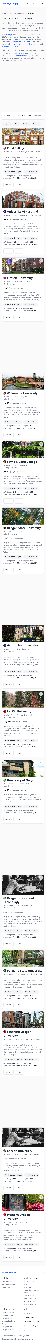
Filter (8, 115)
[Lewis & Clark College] (23, 449)
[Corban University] (23, 1137)
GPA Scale (27, 1330)
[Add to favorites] (41, 130)
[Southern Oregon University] (23, 1019)
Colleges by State (8, 1330)
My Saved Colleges (8, 1321)
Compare (8, 185)
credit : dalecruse (35, 143)
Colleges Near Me (8, 1327)
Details (19, 185)
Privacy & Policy (24, 1336)
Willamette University (10, 46)
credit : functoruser (34, 775)
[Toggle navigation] (42, 3)
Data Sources (6, 1281)
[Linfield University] (23, 266)
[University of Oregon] (23, 768)
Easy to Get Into (29, 1301)
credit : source (35, 206)
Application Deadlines (31, 1290)
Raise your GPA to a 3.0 (32, 1322)
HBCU (26, 1293)
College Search (7, 1318)
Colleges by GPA (7, 1315)
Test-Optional (29, 1296)
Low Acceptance (30, 1304)
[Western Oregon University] (23, 1202)
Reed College (7, 34)
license (41, 143)
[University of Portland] (23, 199)
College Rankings (30, 1281)
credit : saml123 (35, 523)
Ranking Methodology (10, 1284)
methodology (21, 55)
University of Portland (15, 44)
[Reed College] (23, 136)
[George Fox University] (23, 633)
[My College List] (37, 3)
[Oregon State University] (23, 516)
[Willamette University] (23, 381)
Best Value (27, 1287)
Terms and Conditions (9, 1336)
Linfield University (32, 44)
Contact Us (6, 1287)
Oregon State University (21, 42)
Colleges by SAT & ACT (9, 1312)
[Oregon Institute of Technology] (23, 885)
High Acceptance (30, 1298)
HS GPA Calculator (30, 1317)
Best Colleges (28, 1284)
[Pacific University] (23, 699)
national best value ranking (13, 25)
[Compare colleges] (33, 3)
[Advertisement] (23, 86)
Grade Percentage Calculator (34, 1326)
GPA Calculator (29, 1313)
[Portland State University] (23, 958)
